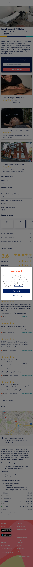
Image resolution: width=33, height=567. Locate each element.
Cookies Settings (16, 296)
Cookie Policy (18, 286)
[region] (16, 283)
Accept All (16, 291)
